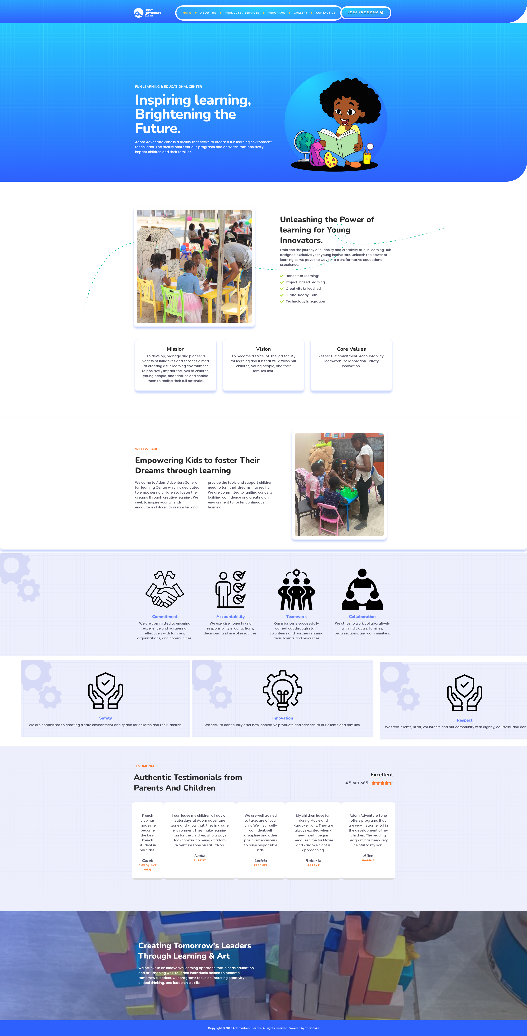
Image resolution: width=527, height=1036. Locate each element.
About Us (208, 13)
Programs (276, 13)
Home (187, 13)
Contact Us (326, 13)
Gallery (300, 13)
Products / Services (242, 13)
